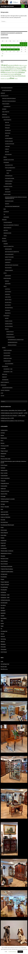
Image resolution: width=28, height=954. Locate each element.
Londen (12, 72)
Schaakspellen (7, 106)
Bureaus (7, 281)
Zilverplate (6, 211)
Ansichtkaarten (7, 119)
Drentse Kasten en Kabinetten (12, 251)
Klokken (4, 238)
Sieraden (7, 203)
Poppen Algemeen (8, 350)
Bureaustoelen (10, 331)
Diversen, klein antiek (9, 159)
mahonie (16, 72)
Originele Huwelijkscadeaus (9, 101)
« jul (2, 55)
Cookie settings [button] (12, 951)
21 (17, 49)
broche (15, 67)
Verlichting (3, 639)
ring (13, 76)
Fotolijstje (15, 68)
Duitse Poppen (7, 355)
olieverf (2, 74)
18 (6, 49)
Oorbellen (6, 74)
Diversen (4, 109)
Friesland (7, 127)
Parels (9, 74)
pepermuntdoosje (4, 76)
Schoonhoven (21, 76)
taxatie (2, 623)
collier (24, 67)
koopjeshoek (5, 379)
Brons (5, 157)
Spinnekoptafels (9, 307)
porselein (9, 76)
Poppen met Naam (8, 358)
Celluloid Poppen (9, 363)
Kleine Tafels (8, 291)
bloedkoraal (10, 67)
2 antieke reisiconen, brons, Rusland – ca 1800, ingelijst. (13, 415)
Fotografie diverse (9, 178)
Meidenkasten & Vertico (6, 553)
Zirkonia (16, 78)
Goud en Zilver (7, 194)
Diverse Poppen (7, 361)
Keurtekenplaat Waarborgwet (12, 206)
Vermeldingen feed (5, 664)
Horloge (11, 70)
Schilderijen (5, 366)
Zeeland (7, 151)
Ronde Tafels (8, 302)
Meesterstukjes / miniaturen (11, 265)
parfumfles (12, 74)
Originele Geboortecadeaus (9, 98)
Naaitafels (7, 294)
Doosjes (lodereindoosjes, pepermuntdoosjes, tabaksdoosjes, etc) (16, 198)
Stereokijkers (8, 183)
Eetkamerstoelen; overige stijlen (16, 339)
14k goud (4, 65)
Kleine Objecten (6, 117)
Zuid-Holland (8, 154)
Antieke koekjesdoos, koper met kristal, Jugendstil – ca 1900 (14, 413)
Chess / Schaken (5, 103)
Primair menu (26, 6)
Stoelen (7, 329)
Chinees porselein (8, 222)
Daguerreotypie (9, 165)
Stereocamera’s (8, 181)
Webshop (3, 93)
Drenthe (7, 122)
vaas (5, 78)
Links (2, 393)
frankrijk (19, 69)
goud (25, 68)
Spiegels (2, 615)
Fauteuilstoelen (9, 326)
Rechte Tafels (8, 299)
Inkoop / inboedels (5, 390)
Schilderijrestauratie (7, 387)
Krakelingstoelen (12, 345)
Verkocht (4, 377)
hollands (7, 70)
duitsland (6, 68)
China (21, 67)
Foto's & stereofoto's (5, 478)
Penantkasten (8, 267)
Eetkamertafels (4, 470)
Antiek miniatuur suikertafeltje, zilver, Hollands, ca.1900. (13, 410)
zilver (11, 78)
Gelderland (8, 130)
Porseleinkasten (9, 270)
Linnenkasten (4, 548)
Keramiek (4, 219)
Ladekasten (7, 262)
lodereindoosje (8, 72)
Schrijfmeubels (7, 278)
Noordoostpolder (9, 143)
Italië (14, 70)
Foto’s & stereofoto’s (10, 167)
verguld (8, 78)
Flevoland (7, 125)
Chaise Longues (8, 321)
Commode (3, 448)
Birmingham (3, 67)
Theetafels (7, 310)
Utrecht (7, 149)
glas (22, 68)
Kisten (5, 273)
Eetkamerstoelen (10, 337)
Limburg (7, 135)
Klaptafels (7, 289)
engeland (11, 68)
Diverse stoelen (8, 323)
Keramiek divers (7, 233)
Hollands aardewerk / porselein (11, 225)
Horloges (4, 114)
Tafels (5, 286)
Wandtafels (7, 313)
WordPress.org (4, 669)
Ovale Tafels (8, 297)
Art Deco (6, 230)
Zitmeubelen (6, 315)
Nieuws (2, 395)
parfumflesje (18, 74)
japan (17, 70)
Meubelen (4, 241)
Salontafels (8, 305)
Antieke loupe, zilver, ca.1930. (7, 418)
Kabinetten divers (9, 257)
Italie (7, 173)
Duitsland (8, 170)
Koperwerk (6, 217)
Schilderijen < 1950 (8, 369)
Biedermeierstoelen (12, 342)
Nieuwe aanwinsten (6, 90)
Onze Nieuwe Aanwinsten (6, 87)
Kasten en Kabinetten (9, 246)
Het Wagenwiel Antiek (7, 6)
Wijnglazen (7, 191)
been (5, 209)
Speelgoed (4, 374)
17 (2, 49)
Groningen (7, 133)
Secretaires (7, 283)
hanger (3, 70)
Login (2, 661)
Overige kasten (4, 574)
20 (14, 49)
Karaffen (7, 189)
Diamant (2, 68)
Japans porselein (7, 227)
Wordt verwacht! (5, 382)
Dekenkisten (8, 275)
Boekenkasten (8, 249)
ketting (24, 70)
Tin (4, 214)
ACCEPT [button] (20, 951)
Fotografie (6, 162)
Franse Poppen (7, 353)
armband (15, 65)
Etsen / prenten (5, 111)
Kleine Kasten (8, 259)
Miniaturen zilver (9, 201)
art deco (20, 65)
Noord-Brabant (9, 138)
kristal (3, 72)
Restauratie (3, 385)
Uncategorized (4, 631)
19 (10, 49)
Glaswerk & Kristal (8, 186)
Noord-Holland (9, 141)
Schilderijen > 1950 (8, 371)
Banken (7, 318)
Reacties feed (4, 666)
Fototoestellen (8, 175)
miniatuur (21, 72)
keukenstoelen (10, 334)
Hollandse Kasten (9, 254)
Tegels (5, 235)
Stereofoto (2, 78)
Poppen (4, 347)
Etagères (6, 243)
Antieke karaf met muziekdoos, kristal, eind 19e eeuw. (12, 420)
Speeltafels (3, 613)
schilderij (16, 76)
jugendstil (20, 70)
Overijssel (7, 146)
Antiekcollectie (4, 95)
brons (18, 67)
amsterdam (10, 65)
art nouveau (24, 65)
